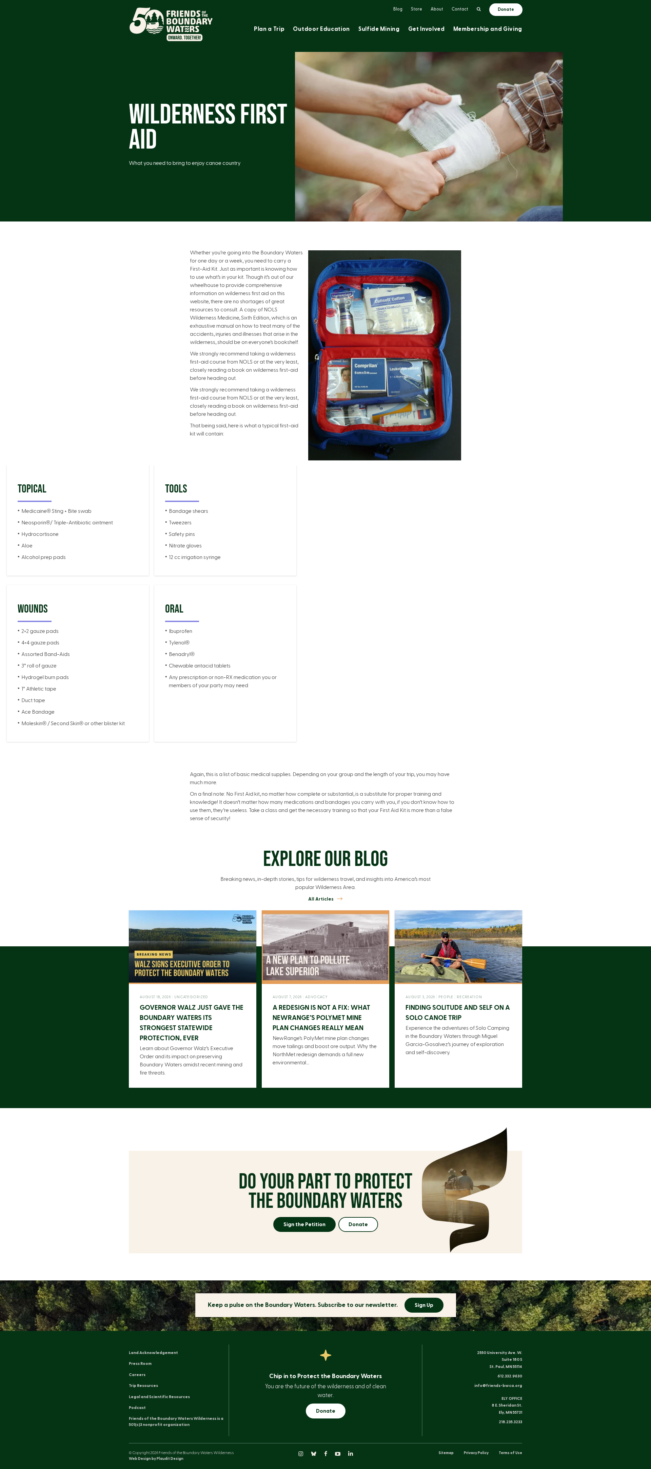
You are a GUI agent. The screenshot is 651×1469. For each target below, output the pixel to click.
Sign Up (424, 1305)
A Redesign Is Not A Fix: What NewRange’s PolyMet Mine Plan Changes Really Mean (321, 1017)
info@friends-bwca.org (498, 1386)
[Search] (479, 9)
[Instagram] (301, 1454)
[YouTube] (338, 1454)
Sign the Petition (304, 1224)
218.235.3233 (510, 1422)
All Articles (321, 899)
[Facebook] (326, 1454)
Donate (358, 1224)
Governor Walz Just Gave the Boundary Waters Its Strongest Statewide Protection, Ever (191, 1023)
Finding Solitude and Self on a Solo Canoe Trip (458, 1012)
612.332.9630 (509, 1376)
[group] (78, 534)
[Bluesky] (314, 1454)
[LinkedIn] (350, 1454)
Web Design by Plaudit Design (156, 1459)
